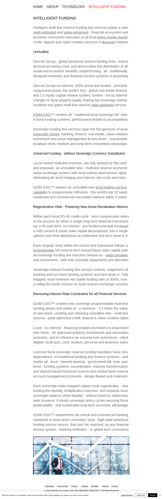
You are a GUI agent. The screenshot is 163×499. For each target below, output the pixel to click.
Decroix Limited (62, 491)
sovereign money (46, 134)
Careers (105, 486)
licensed (108, 42)
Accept (152, 495)
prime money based (112, 37)
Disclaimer (49, 486)
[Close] (160, 495)
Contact (114, 486)
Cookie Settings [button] (127, 495)
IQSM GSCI (94, 491)
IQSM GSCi (42, 115)
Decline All (141, 495)
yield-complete (117, 255)
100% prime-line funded (93, 86)
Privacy (74, 486)
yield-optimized (44, 32)
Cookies (84, 486)
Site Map (94, 486)
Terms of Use (62, 486)
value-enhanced (76, 32)
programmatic (43, 250)
